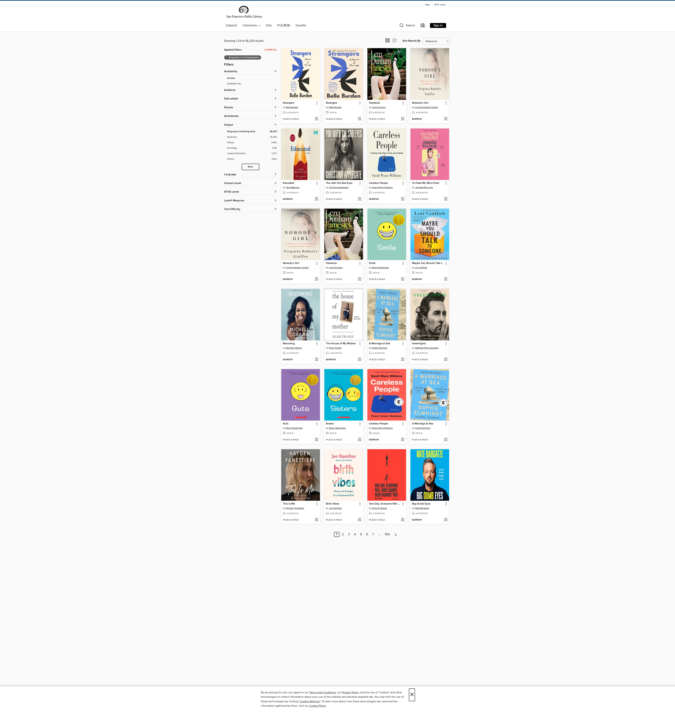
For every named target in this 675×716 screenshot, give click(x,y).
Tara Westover (293, 187)
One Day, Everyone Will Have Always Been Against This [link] (385, 503)
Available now (234, 83)
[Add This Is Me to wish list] (316, 520)
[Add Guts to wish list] (316, 440)
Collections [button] (250, 25)
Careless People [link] (378, 183)
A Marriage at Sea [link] (379, 343)
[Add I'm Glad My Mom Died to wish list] (445, 199)
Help (427, 5)
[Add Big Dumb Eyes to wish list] (445, 520)
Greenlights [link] (419, 343)
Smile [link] (372, 263)
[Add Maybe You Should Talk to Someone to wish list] (445, 279)
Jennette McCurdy (424, 187)
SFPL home (440, 5)
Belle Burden (292, 107)
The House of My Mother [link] (341, 343)
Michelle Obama (294, 348)
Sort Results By (412, 41)
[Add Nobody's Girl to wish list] (445, 119)
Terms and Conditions (322, 692)
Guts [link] (285, 423)
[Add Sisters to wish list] (359, 440)
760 (387, 534)
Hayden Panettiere (295, 508)
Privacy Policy (350, 692)
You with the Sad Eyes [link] (339, 183)
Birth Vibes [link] (332, 503)
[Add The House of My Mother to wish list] (359, 359)
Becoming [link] (289, 343)
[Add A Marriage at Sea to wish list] (402, 359)
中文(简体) (283, 25)
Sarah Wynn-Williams (382, 187)
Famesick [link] (374, 103)
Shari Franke (335, 348)
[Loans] (423, 26)
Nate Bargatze (422, 508)
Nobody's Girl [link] (420, 103)
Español (301, 25)
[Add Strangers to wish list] (316, 119)
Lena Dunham (379, 107)
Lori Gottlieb (421, 267)
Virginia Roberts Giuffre (426, 107)
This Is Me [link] (289, 503)
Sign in (438, 25)
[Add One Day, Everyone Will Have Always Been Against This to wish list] (402, 520)
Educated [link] (288, 183)
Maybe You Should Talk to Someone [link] (428, 263)
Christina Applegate (338, 187)
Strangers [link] (288, 103)
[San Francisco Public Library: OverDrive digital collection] (244, 12)
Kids (269, 25)
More (250, 166)
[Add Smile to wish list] (402, 279)
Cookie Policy (317, 706)
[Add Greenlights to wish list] (445, 359)
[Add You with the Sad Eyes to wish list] (359, 199)
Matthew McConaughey (427, 348)
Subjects (231, 25)
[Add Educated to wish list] (316, 199)
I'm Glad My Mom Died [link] (425, 183)
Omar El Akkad (379, 508)
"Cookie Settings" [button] (309, 701)
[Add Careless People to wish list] (402, 199)
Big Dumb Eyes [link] (421, 503)
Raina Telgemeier (380, 267)
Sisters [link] (330, 423)
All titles (231, 78)
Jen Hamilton (335, 508)
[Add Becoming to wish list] (316, 359)
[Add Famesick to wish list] (402, 119)
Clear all (271, 49)
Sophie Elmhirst (379, 348)
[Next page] (395, 534)
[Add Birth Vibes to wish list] (359, 520)
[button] (407, 26)
